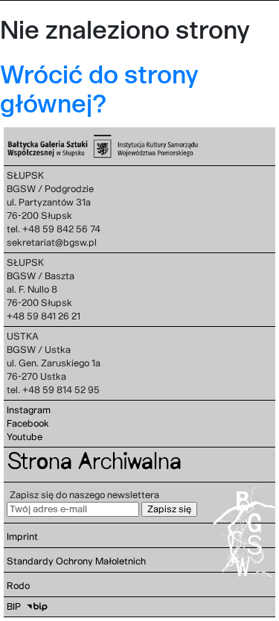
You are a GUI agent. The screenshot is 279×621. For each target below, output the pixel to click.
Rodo (18, 585)
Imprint (22, 536)
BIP (14, 606)
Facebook (28, 423)
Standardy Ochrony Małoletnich (76, 561)
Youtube (24, 436)
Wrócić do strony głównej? (99, 89)
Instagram (29, 409)
